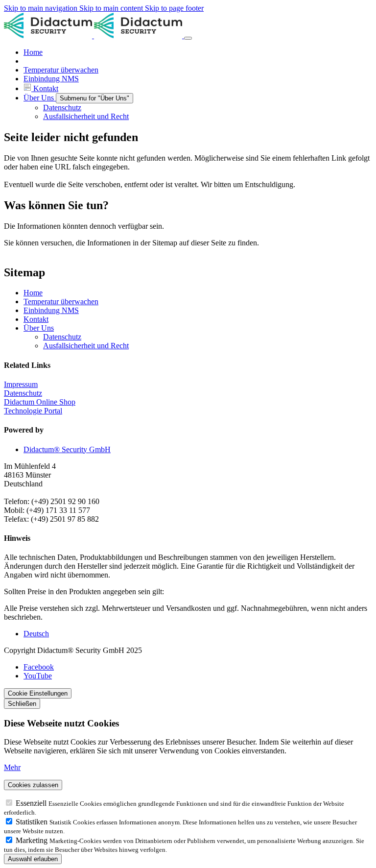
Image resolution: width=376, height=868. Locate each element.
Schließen (22, 703)
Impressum (21, 384)
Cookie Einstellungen (38, 693)
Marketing (32, 840)
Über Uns (39, 328)
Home (33, 293)
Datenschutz (62, 337)
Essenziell (32, 803)
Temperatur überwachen (61, 301)
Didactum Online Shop (39, 402)
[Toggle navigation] (188, 38)
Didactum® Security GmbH (67, 449)
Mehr (12, 767)
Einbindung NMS (51, 310)
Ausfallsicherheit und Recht (86, 345)
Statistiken (32, 822)
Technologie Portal (33, 411)
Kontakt (36, 319)
